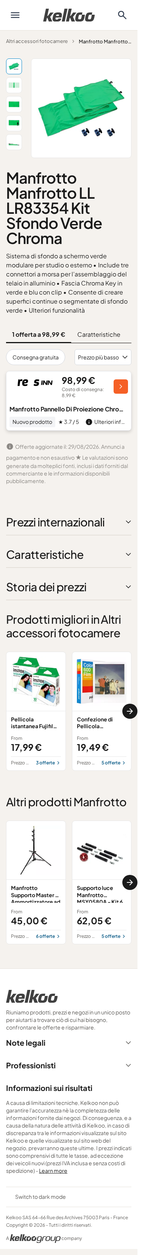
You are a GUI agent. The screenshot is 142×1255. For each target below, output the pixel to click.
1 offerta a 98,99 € (38, 334)
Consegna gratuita (35, 357)
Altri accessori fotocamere (37, 41)
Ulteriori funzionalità (57, 310)
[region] (68, 711)
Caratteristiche (98, 334)
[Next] (129, 711)
